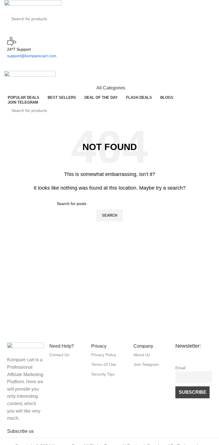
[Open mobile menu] (109, 65)
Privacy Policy (103, 354)
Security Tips (102, 374)
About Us (141, 354)
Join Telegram (146, 364)
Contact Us (59, 354)
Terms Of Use (103, 364)
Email (180, 368)
